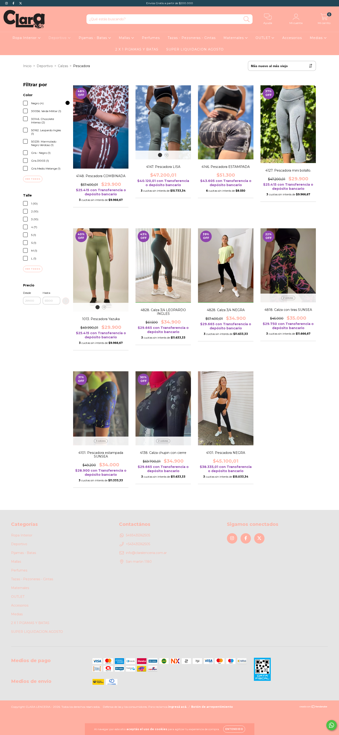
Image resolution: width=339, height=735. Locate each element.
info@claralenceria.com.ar (146, 553)
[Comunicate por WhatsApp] (331, 725)
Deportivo (58, 38)
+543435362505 (138, 544)
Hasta (46, 293)
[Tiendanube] (313, 707)
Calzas (63, 66)
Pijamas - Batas (93, 38)
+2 (166, 154)
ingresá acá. (177, 706)
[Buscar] (246, 19)
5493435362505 (138, 535)
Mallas (125, 38)
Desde (27, 293)
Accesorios (292, 38)
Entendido (234, 729)
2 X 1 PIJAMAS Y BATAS (136, 49)
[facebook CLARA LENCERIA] (13, 3)
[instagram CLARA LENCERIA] (6, 3)
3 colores (101, 440)
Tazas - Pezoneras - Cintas (192, 38)
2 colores (288, 297)
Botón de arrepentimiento (212, 706)
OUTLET (263, 38)
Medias (317, 38)
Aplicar (65, 301)
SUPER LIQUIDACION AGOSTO (195, 49)
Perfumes (151, 38)
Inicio (27, 66)
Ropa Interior (25, 38)
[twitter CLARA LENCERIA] (21, 3)
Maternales (234, 38)
